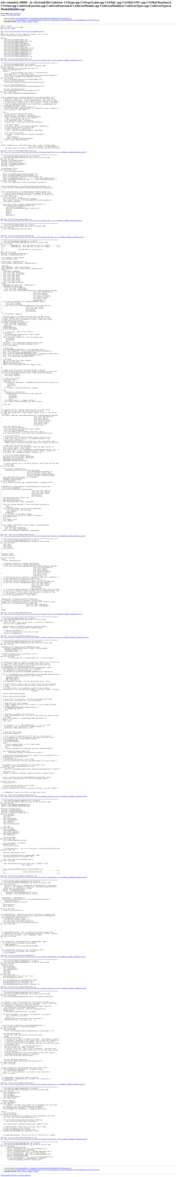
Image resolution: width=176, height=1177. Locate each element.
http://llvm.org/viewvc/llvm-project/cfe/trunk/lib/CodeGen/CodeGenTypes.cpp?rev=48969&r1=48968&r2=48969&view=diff (45, 988)
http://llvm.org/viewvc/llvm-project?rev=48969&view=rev (24, 31)
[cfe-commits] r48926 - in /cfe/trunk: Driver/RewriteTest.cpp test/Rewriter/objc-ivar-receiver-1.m (43, 18)
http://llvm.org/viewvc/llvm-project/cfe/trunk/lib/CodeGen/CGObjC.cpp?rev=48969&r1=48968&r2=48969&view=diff (43, 220)
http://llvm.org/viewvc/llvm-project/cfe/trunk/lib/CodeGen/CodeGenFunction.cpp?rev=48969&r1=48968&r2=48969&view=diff (46, 637)
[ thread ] (24, 21)
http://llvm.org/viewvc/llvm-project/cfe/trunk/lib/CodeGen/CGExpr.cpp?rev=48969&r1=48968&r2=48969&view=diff (43, 60)
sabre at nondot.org (15, 13)
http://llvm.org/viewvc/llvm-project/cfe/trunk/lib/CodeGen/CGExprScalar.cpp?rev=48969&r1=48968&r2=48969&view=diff (45, 152)
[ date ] (19, 21)
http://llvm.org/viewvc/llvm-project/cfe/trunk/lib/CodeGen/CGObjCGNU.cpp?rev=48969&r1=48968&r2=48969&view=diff (44, 237)
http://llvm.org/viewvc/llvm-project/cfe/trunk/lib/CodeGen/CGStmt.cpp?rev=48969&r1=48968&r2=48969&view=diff (43, 614)
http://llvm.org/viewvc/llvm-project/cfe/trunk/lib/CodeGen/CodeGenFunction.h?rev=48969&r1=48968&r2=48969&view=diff (45, 796)
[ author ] (35, 21)
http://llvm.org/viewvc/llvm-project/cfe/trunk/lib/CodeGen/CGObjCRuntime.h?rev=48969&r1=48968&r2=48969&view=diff (45, 536)
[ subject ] (30, 21)
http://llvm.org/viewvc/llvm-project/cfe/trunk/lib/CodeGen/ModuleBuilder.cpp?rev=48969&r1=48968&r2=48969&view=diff (45, 1139)
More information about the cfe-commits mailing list (16, 1175)
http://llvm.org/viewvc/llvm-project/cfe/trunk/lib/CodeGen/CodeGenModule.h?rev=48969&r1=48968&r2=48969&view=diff (45, 956)
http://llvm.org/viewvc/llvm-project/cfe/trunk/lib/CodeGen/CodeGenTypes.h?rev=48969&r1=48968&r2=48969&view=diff (44, 1084)
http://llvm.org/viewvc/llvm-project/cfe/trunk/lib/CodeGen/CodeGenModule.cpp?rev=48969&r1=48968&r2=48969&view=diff (45, 877)
